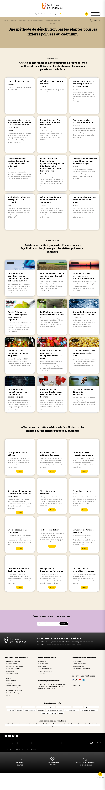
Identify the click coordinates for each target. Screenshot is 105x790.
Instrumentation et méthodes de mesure (49, 454)
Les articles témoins (78, 666)
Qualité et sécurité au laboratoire (17, 531)
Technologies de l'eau (50, 530)
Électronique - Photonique (13, 693)
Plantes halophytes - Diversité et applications (83, 121)
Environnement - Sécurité (13, 668)
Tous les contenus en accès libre (81, 668)
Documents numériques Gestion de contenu (18, 570)
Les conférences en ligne (79, 663)
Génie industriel (10, 671)
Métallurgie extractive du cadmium (51, 82)
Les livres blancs (77, 661)
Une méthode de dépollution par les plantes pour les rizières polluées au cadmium (18, 277)
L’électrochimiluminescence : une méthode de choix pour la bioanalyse (84, 161)
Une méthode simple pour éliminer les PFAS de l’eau (84, 313)
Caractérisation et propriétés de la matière (83, 570)
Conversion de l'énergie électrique (83, 531)
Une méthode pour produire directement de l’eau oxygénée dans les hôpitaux (51, 393)
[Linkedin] (83, 679)
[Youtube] (80, 679)
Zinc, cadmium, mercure (18, 81)
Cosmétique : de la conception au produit (83, 454)
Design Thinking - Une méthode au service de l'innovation (50, 122)
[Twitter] (76, 679)
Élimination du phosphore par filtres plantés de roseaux (84, 199)
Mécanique (9, 683)
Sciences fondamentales (12, 688)
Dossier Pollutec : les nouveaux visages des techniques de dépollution (17, 316)
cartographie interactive (55, 684)
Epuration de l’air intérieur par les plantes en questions (18, 353)
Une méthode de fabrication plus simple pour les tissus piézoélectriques (18, 393)
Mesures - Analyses (11, 680)
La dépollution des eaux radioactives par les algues (52, 313)
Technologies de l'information (14, 690)
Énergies (8, 695)
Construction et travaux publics (14, 666)
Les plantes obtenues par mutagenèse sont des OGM (84, 353)
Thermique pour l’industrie (47, 492)
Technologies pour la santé (82, 492)
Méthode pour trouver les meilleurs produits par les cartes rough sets (84, 83)
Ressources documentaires (12, 14)
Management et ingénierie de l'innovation (51, 570)
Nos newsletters (77, 683)
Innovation (9, 676)
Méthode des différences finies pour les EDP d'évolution (19, 199)
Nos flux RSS (76, 685)
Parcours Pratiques (28, 14)
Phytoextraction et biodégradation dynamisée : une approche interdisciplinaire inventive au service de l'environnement (52, 165)
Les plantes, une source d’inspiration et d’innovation (83, 392)
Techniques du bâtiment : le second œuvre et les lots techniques (19, 493)
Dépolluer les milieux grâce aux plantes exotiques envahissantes (83, 276)
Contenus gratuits (54, 14)
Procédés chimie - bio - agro (13, 685)
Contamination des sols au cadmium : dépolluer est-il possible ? (52, 276)
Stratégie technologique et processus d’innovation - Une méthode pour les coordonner (19, 123)
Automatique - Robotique (13, 661)
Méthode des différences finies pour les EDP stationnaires (51, 199)
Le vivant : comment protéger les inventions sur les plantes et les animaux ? (18, 162)
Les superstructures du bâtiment (18, 454)
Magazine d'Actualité (40, 14)
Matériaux (8, 678)
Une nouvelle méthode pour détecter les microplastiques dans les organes (51, 354)
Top (8, 723)
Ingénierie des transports (12, 673)
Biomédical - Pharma (11, 663)
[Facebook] (73, 679)
